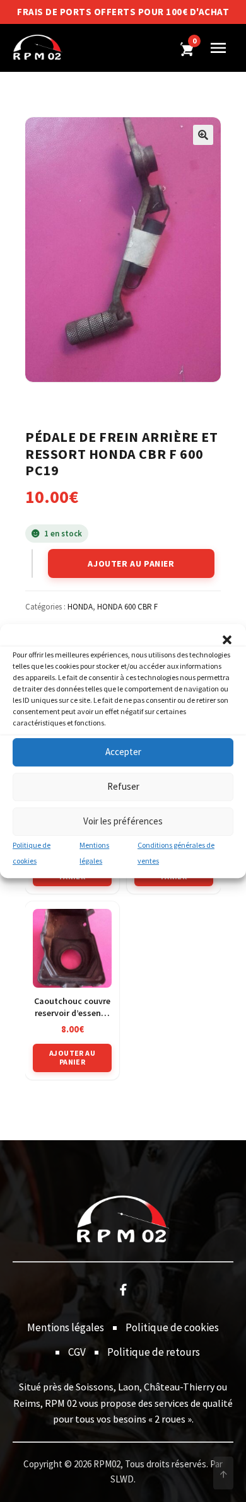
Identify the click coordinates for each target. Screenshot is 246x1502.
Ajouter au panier (131, 563)
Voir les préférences (123, 821)
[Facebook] (123, 1289)
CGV (77, 1352)
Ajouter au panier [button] (72, 1057)
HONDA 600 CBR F (127, 606)
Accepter (123, 752)
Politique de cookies (172, 1327)
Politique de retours (153, 1352)
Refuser (123, 786)
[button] (227, 639)
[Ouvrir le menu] (218, 48)
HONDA (80, 606)
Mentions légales (65, 1327)
